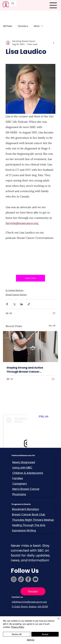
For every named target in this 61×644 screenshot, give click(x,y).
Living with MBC (22, 467)
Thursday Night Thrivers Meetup (33, 520)
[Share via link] (28, 304)
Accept (45, 634)
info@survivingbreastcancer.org (29, 601)
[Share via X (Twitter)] (14, 304)
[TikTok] (21, 579)
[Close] (56, 620)
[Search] (12, 3)
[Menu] (53, 5)
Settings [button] (30, 639)
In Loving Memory (15, 290)
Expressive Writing (24, 530)
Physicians (19, 494)
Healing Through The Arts (28, 525)
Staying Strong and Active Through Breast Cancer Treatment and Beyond (25, 370)
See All (52, 325)
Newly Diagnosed (23, 462)
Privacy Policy (17, 626)
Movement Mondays (25, 509)
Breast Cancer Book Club (28, 514)
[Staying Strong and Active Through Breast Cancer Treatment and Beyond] (30, 346)
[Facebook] (28, 579)
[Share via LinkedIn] (21, 304)
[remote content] (30, 256)
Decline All (16, 634)
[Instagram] (14, 579)
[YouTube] (35, 579)
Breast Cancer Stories (16, 294)
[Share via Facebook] (7, 304)
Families (17, 478)
